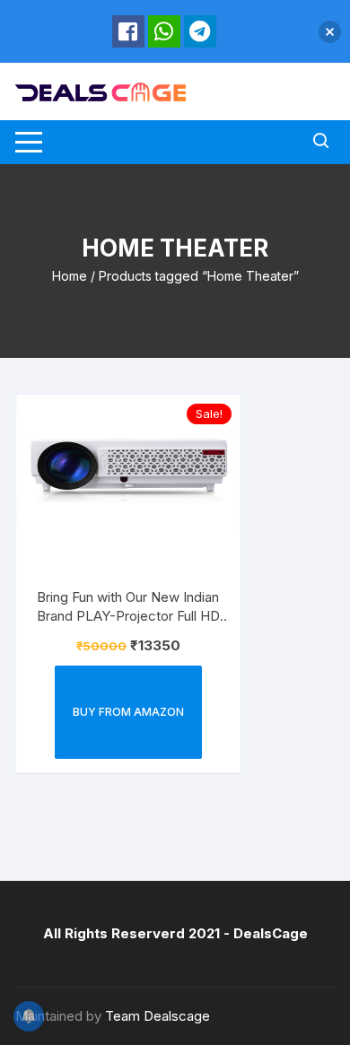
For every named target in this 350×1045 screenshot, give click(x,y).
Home (69, 275)
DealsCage (270, 933)
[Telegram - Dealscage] (200, 31)
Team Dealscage (157, 1015)
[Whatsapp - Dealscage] (164, 31)
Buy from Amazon (128, 711)
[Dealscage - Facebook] (128, 31)
